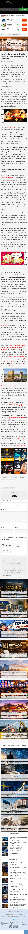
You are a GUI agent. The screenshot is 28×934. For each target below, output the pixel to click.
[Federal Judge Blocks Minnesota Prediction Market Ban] (5, 891)
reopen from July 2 (16, 405)
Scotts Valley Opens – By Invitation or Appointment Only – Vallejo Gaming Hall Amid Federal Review (18, 874)
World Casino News (10, 914)
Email (17, 527)
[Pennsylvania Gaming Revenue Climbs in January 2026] (14, 680)
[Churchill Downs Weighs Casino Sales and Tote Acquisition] (5, 896)
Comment (4, 509)
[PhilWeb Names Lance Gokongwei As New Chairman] (14, 747)
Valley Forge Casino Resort (17, 345)
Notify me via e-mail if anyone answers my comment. (14, 538)
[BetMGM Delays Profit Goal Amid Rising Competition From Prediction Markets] (5, 869)
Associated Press (20, 445)
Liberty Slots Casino (10, 20)
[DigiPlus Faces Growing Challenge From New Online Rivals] (5, 864)
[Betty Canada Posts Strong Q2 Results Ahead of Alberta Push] (5, 901)
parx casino (14, 477)
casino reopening (6, 484)
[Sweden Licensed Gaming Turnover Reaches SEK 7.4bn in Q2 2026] (14, 781)
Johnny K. (11, 615)
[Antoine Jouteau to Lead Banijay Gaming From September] (5, 886)
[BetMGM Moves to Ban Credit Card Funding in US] (14, 639)
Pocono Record (12, 127)
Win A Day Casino (10, 29)
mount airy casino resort (8, 480)
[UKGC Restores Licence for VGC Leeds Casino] (14, 720)
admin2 (12, 907)
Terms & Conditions (7, 916)
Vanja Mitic (11, 595)
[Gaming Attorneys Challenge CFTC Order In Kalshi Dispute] (14, 764)
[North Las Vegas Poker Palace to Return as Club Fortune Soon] (14, 700)
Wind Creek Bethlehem (16, 357)
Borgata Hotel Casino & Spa (16, 418)
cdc (15, 484)
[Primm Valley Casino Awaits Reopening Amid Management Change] (14, 579)
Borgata (22, 477)
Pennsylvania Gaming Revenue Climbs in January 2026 (14, 694)
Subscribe (23, 9)
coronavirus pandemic (8, 487)
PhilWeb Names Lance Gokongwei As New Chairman (14, 760)
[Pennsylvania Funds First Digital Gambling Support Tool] (14, 599)
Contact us (19, 914)
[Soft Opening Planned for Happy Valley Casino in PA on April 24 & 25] (14, 619)
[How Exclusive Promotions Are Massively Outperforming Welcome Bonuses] (5, 906)
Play (24, 20)
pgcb (20, 484)
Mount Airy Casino (7, 178)
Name (3, 527)
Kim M (3, 61)
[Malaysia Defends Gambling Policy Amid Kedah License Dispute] (14, 815)
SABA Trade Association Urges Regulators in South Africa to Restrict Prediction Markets (18, 880)
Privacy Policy (16, 916)
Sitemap (24, 916)
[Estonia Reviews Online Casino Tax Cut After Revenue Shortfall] (14, 798)
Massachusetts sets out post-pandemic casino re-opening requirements (14, 571)
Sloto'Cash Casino (10, 25)
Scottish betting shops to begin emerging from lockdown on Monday (14, 562)
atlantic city (5, 477)
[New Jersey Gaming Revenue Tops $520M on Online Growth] (14, 660)
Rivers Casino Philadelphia (9, 386)
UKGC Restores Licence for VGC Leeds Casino (14, 734)
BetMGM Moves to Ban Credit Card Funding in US (14, 653)
